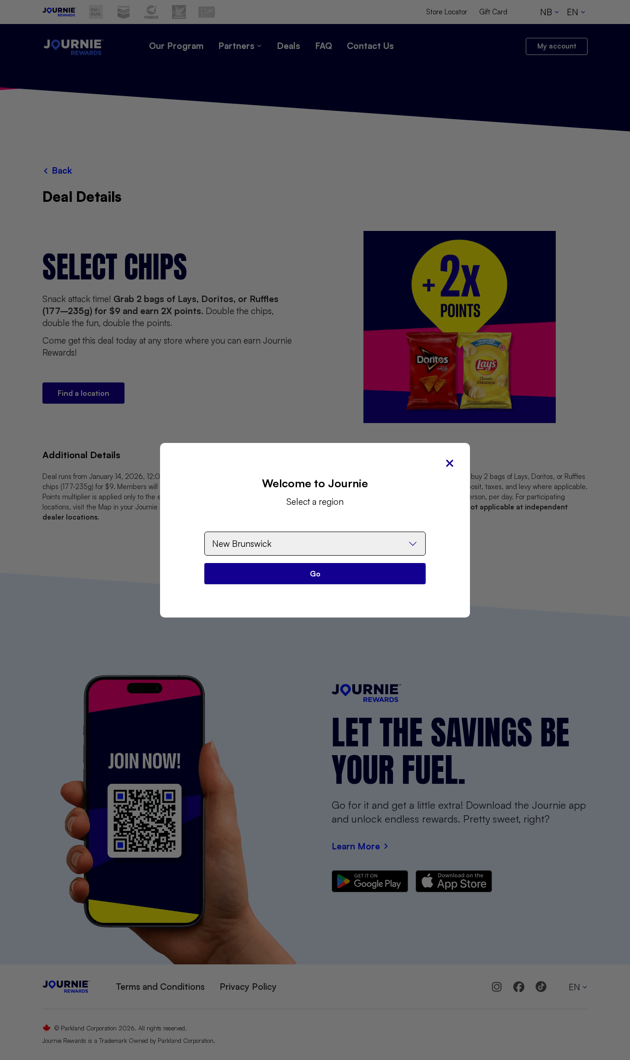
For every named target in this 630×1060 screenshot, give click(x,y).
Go (315, 573)
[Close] (449, 463)
